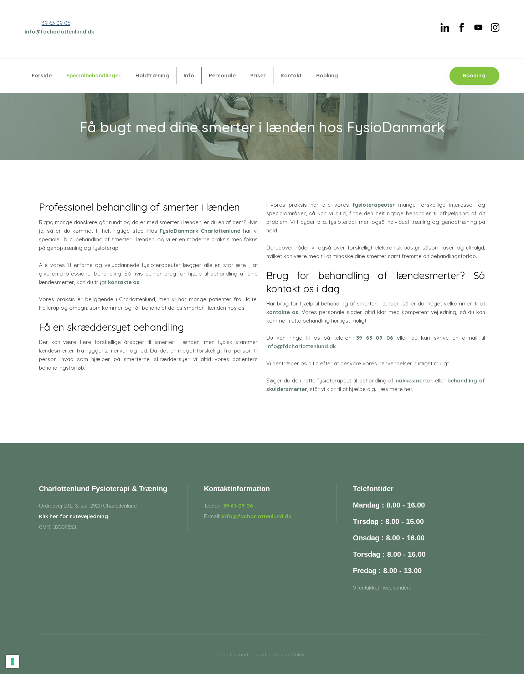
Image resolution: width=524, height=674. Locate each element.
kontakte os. (124, 282)
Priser (258, 75)
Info (189, 75)
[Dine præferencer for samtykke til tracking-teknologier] (12, 661)
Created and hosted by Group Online (262, 654)
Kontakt (291, 75)
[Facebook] (461, 27)
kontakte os (282, 312)
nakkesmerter (414, 380)
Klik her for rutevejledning (73, 516)
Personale (222, 75)
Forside (42, 75)
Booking (327, 75)
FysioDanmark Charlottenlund (200, 230)
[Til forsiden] (262, 29)
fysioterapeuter (374, 204)
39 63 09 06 (56, 23)
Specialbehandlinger (93, 75)
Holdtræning (152, 75)
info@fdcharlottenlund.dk (59, 31)
